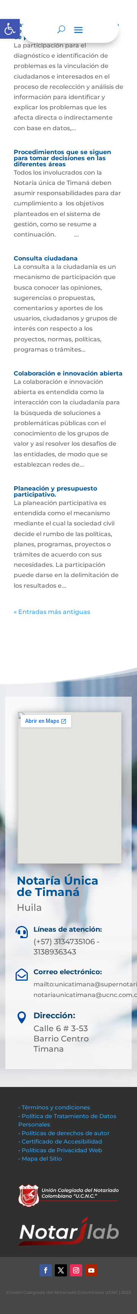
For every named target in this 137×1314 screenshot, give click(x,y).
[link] (10, 29)
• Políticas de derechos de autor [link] (64, 1133)
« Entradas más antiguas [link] (52, 611)
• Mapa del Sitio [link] (41, 1158)
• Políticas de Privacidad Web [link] (60, 1150)
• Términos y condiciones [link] (54, 1107)
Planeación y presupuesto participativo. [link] (55, 491)
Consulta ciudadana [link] (46, 258)
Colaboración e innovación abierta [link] (68, 373)
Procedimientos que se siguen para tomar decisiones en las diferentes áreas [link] (62, 158)
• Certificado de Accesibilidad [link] (60, 1141)
